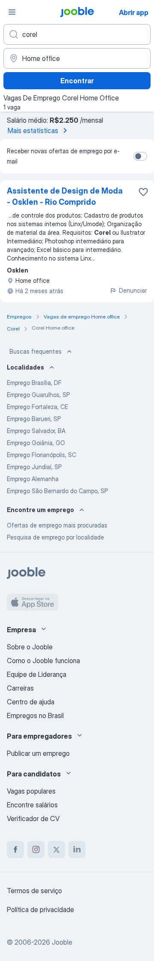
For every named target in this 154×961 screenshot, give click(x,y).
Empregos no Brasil (35, 715)
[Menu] (12, 12)
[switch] (140, 156)
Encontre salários (32, 804)
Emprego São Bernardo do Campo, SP (57, 490)
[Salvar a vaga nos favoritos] (143, 192)
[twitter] (56, 849)
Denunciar (133, 290)
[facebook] (15, 849)
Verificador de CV (33, 818)
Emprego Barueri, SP (34, 418)
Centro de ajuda (30, 701)
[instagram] (35, 849)
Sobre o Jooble (30, 647)
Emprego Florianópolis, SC (41, 454)
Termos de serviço (34, 890)
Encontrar (77, 80)
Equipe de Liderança (36, 674)
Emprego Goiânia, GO (36, 442)
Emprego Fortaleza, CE (37, 406)
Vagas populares (31, 791)
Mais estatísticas (33, 130)
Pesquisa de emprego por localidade (55, 537)
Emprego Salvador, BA (36, 430)
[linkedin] (77, 849)
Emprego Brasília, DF (34, 382)
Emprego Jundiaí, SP (34, 466)
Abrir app (133, 12)
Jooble (62, 942)
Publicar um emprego (38, 753)
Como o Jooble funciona (43, 660)
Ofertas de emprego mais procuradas (57, 525)
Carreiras (20, 688)
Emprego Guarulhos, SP (38, 394)
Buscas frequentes (35, 351)
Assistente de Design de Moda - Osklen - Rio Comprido (65, 196)
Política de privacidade (40, 909)
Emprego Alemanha (33, 478)
